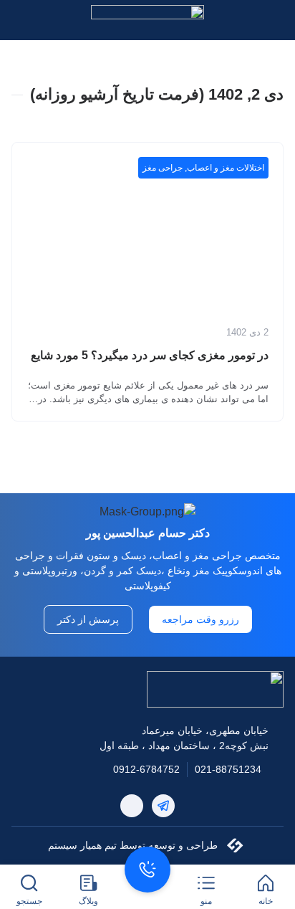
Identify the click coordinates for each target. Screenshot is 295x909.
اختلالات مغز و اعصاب (225, 168)
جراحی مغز (162, 168)
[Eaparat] (131, 805)
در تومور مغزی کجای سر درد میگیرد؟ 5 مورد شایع (150, 355)
